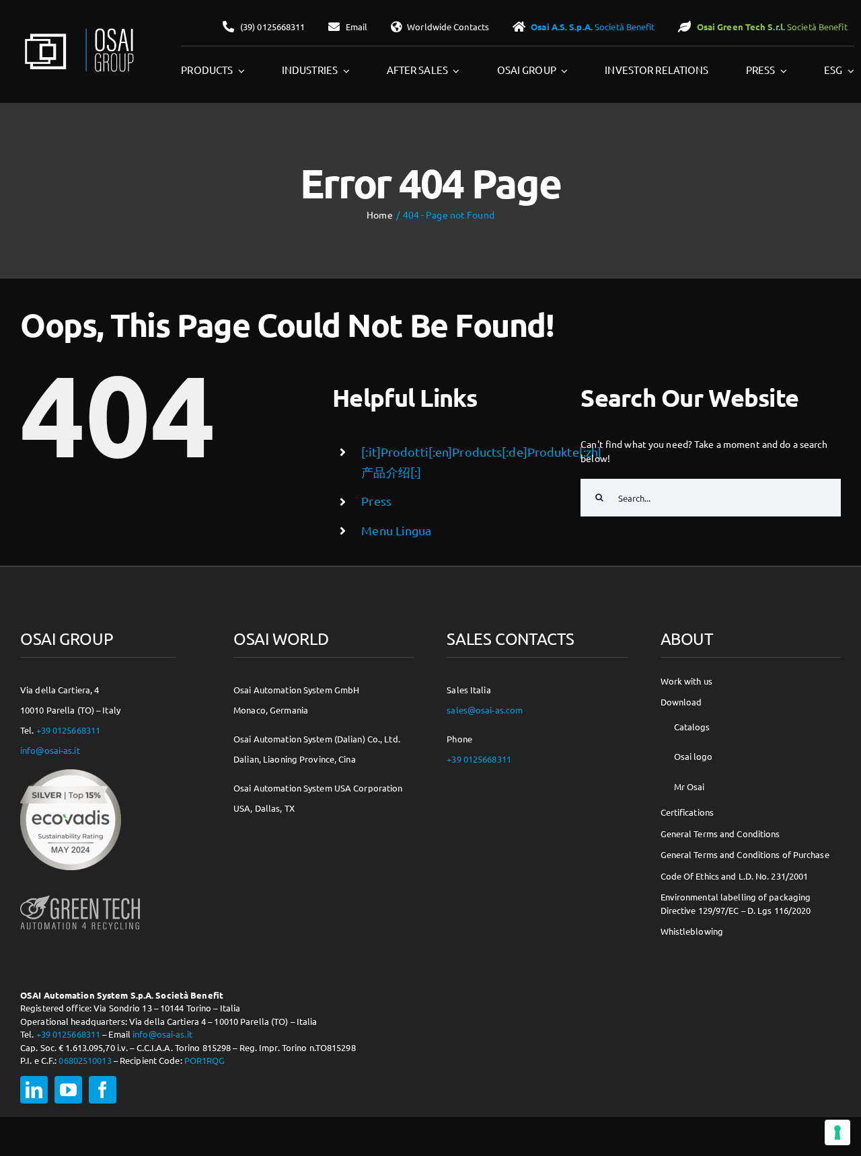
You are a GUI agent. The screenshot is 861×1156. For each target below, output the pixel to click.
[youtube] (68, 1090)
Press (376, 501)
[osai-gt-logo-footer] (80, 895)
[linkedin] (34, 1090)
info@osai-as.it (50, 750)
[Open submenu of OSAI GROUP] (562, 70)
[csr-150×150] (70, 774)
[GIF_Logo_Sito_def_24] (78, 31)
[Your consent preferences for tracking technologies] (837, 1132)
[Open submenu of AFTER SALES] (454, 70)
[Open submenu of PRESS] (781, 70)
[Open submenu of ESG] (848, 70)
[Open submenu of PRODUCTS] (239, 70)
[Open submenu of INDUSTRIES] (344, 70)
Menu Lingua (396, 530)
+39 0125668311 (68, 730)
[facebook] (102, 1090)
